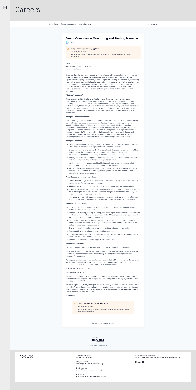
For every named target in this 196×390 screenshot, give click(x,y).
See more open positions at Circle (103, 323)
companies (68, 24)
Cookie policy (103, 345)
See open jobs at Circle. (79, 51)
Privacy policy (93, 345)
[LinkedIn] (139, 362)
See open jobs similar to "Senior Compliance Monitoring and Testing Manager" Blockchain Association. (101, 55)
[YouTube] (143, 362)
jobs (53, 24)
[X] (136, 362)
